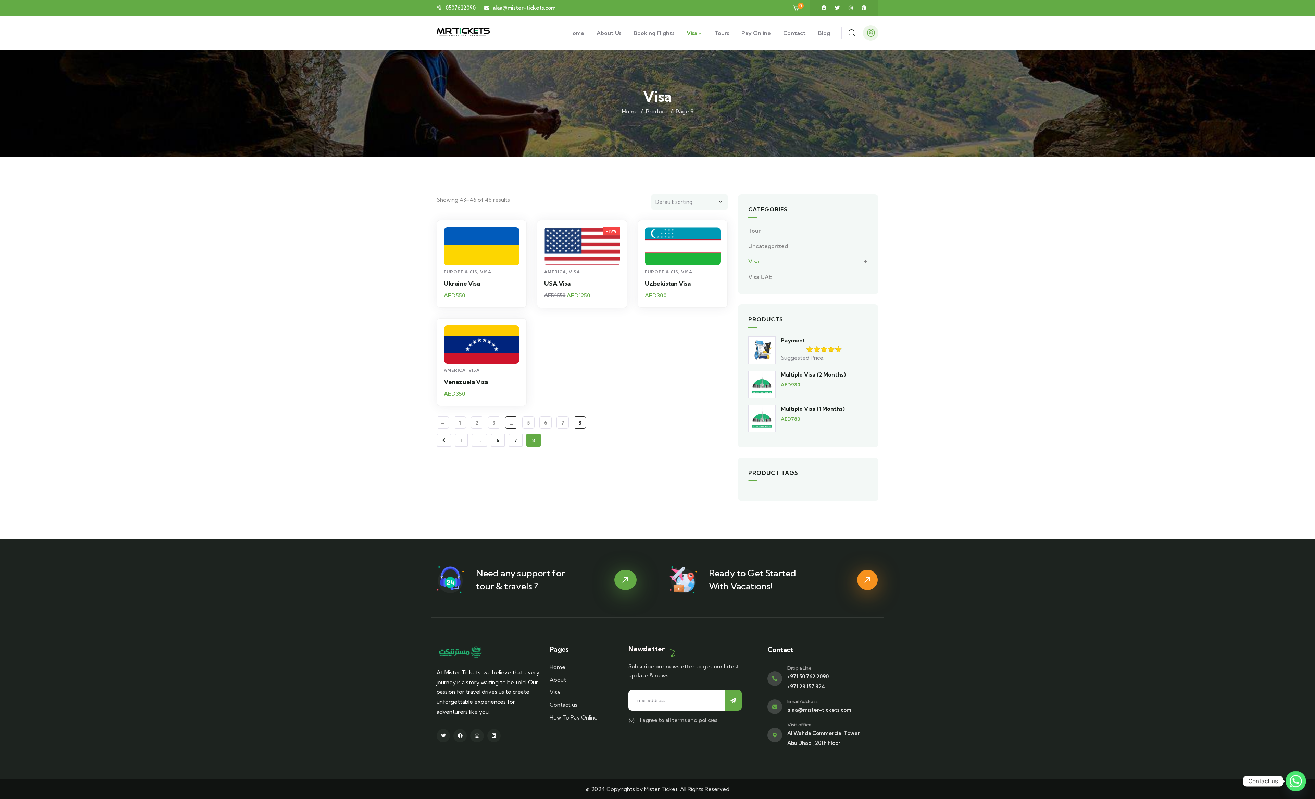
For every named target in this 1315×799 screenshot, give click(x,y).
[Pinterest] (864, 7)
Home (630, 111)
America (555, 271)
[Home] (463, 33)
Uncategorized (768, 246)
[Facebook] (824, 7)
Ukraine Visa (462, 283)
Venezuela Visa (466, 382)
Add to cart (485, 252)
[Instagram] (850, 7)
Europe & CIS (460, 271)
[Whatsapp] (1296, 781)
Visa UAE (760, 276)
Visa (485, 271)
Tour (754, 230)
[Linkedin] (494, 735)
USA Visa (557, 283)
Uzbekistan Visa (668, 283)
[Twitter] (837, 7)
